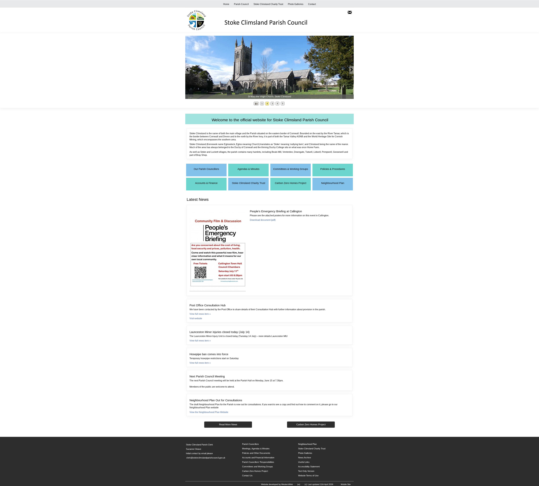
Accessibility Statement (309, 466)
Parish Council (241, 4)
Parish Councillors (250, 444)
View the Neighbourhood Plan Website (208, 412)
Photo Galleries (295, 4)
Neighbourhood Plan (332, 183)
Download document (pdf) (263, 220)
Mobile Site (346, 484)
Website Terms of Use (308, 475)
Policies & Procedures (332, 169)
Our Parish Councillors (206, 169)
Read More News (228, 424)
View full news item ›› (200, 314)
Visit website (195, 318)
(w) (298, 484)
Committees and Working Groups (257, 466)
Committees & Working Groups (290, 169)
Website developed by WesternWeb (277, 484)
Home (226, 4)
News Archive (304, 457)
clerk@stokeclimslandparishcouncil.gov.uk (205, 457)
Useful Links (304, 462)
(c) (306, 484)
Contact (312, 4)
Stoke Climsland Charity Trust (268, 4)
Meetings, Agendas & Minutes (256, 448)
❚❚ (256, 104)
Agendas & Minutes (248, 169)
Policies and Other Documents (256, 453)
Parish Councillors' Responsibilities (258, 462)
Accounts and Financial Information (258, 457)
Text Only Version (306, 471)
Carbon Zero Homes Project (290, 183)
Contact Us (247, 475)
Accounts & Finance (206, 183)
